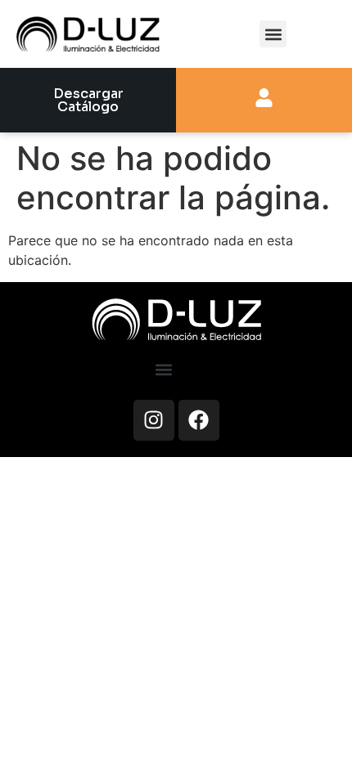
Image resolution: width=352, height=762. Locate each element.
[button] (273, 33)
